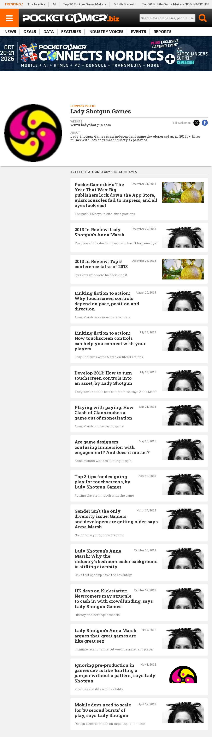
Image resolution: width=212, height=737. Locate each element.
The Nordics (36, 4)
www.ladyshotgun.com (90, 125)
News (10, 31)
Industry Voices (105, 31)
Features (71, 31)
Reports (162, 31)
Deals (30, 31)
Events (138, 31)
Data (48, 31)
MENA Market (124, 4)
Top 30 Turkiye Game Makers (84, 4)
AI (54, 4)
